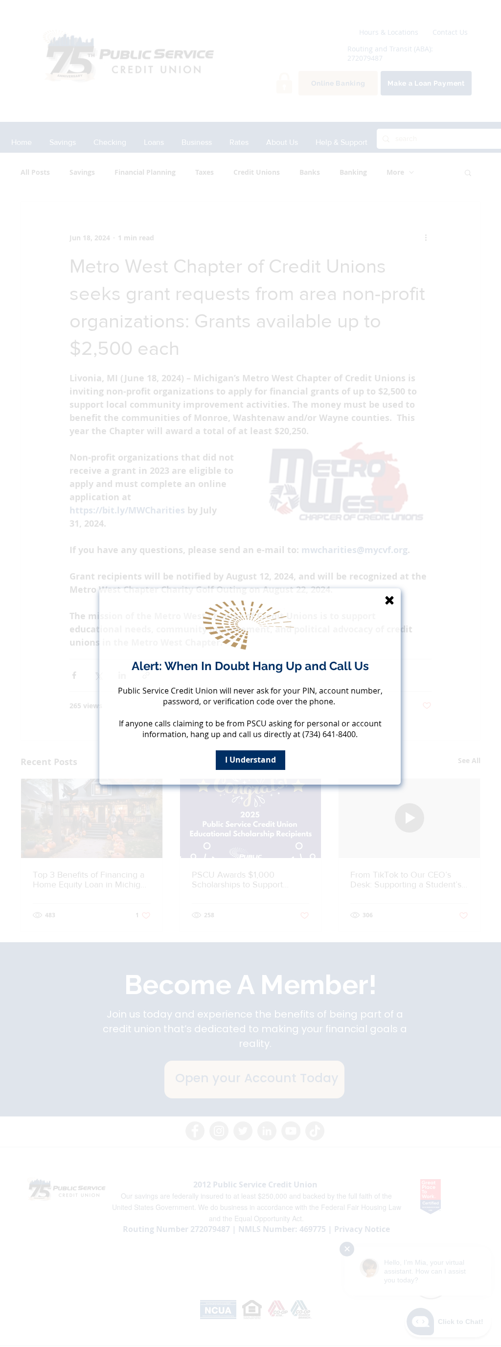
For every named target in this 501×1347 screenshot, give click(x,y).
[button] (389, 600)
